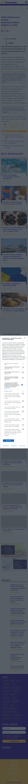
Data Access (14, 445)
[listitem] (14, 364)
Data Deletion (6, 445)
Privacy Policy (22, 445)
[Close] (25, 338)
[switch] (22, 367)
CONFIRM (8, 440)
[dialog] (14, 392)
